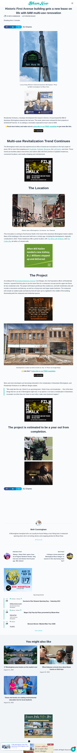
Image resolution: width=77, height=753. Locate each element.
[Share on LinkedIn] (13, 26)
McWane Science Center (16, 603)
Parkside (40, 149)
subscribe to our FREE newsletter (45, 126)
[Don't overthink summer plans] (38, 748)
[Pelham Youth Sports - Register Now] (38, 448)
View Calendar (38, 630)
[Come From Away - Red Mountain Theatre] (18, 580)
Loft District (57, 149)
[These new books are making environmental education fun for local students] (20, 685)
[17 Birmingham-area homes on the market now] (20, 654)
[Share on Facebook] (7, 26)
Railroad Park (13, 615)
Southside (33, 149)
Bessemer (47, 149)
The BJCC (12, 626)
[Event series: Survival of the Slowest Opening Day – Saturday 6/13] (21, 598)
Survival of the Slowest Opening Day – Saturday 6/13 (41, 601)
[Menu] (72, 3)
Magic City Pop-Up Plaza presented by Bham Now (41, 612)
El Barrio (61, 239)
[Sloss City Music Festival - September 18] (38, 309)
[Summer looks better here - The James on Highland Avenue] (38, 726)
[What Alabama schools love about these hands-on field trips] (56, 654)
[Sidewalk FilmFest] (38, 169)
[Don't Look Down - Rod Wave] (38, 473)
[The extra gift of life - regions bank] (38, 255)
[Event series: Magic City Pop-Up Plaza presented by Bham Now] (20, 610)
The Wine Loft (52, 239)
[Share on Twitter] (19, 26)
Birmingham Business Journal (25, 281)
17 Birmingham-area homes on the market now (20, 667)
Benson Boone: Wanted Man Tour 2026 (41, 624)
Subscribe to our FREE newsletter (43, 371)
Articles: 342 (38, 539)
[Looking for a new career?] (38, 102)
